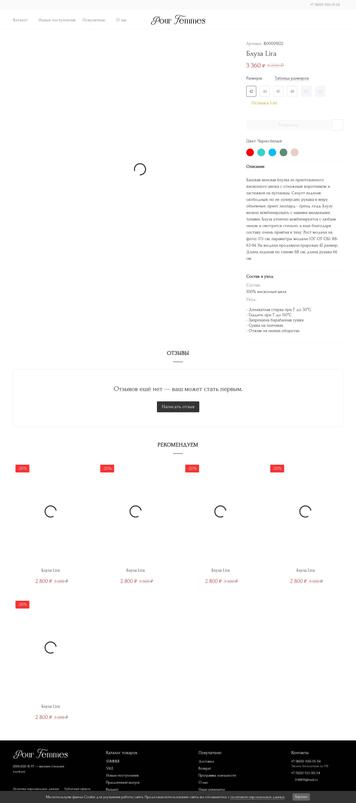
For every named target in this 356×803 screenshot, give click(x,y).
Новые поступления (57, 20)
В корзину (289, 125)
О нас (121, 20)
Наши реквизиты (212, 789)
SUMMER (113, 761)
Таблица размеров (292, 78)
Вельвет (112, 789)
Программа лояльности (217, 775)
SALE (109, 768)
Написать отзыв (178, 406)
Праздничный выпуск (123, 782)
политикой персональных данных (258, 797)
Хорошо (301, 797)
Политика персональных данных (36, 789)
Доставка (206, 761)
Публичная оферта (77, 789)
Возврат (205, 768)
